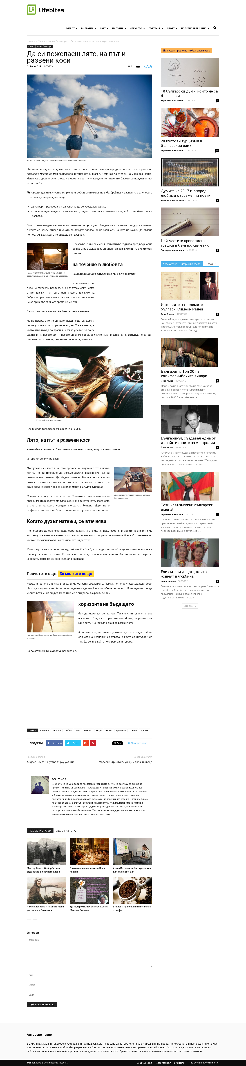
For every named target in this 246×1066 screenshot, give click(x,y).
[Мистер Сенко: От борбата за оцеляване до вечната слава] (46, 851)
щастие (144, 730)
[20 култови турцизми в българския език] (190, 122)
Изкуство (136, 28)
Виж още (189, 605)
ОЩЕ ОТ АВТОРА (66, 830)
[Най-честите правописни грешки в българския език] (190, 222)
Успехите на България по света (181, 264)
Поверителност (163, 1063)
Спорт (171, 28)
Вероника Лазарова (172, 100)
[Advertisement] (125, 304)
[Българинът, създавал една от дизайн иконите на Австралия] (190, 419)
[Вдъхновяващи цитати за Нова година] (89, 851)
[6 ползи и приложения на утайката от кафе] (132, 890)
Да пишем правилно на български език (186, 50)
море (99, 730)
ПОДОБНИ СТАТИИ (40, 830)
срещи (133, 730)
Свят (103, 28)
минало (88, 730)
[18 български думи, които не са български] (190, 72)
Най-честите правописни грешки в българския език (185, 243)
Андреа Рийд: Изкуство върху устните (50, 762)
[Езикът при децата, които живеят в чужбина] (190, 552)
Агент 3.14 (35, 66)
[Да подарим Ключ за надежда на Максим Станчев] (89, 890)
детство (57, 730)
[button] (215, 28)
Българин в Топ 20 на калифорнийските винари (184, 373)
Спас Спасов (167, 314)
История (117, 28)
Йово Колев (167, 380)
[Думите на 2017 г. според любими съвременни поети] (190, 172)
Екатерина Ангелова (172, 250)
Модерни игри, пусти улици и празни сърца (125, 762)
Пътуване (154, 28)
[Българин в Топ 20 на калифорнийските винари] (190, 352)
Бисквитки (179, 1063)
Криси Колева (168, 581)
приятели (121, 730)
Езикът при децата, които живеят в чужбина (184, 574)
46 (217, 150)
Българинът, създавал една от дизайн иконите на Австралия (188, 440)
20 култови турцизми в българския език (181, 143)
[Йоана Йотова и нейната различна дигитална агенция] (132, 851)
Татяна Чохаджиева (172, 200)
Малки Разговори (44, 46)
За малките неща (76, 573)
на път (109, 730)
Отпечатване (138, 743)
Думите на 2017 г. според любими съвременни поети (186, 193)
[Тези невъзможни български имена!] (190, 486)
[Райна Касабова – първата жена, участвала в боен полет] (46, 890)
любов (68, 730)
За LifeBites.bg (144, 1063)
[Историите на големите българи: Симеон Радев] (190, 285)
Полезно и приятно (194, 28)
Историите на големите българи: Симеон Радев (182, 307)
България (87, 28)
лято (78, 730)
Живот (70, 28)
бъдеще (44, 730)
